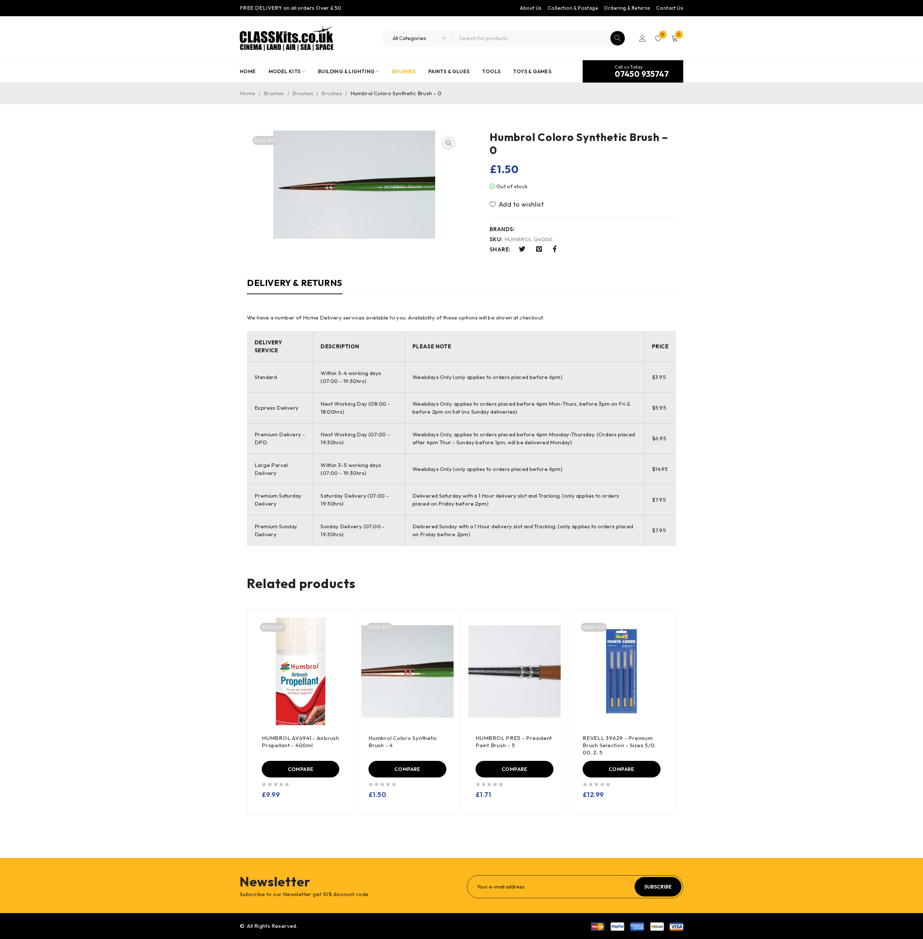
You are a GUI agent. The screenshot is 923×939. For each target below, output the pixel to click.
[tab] (295, 286)
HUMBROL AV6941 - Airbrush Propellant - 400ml (300, 742)
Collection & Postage (573, 8)
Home (248, 93)
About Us (531, 8)
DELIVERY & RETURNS (295, 282)
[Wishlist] (517, 204)
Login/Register (642, 38)
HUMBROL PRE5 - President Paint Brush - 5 (514, 742)
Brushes (274, 93)
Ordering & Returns (627, 8)
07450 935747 (642, 74)
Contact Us (669, 8)
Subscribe (658, 886)
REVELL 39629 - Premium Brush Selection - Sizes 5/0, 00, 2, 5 (619, 745)
